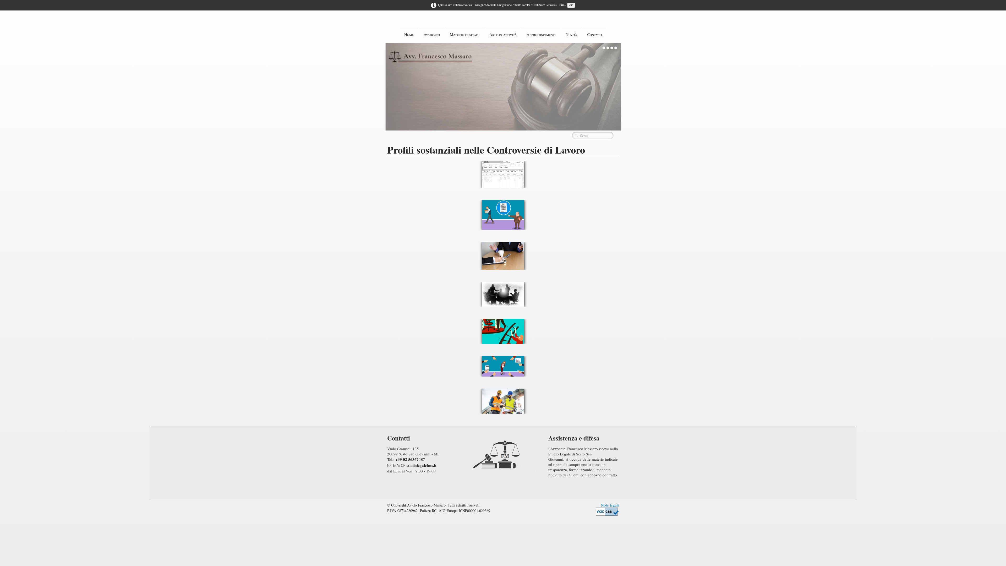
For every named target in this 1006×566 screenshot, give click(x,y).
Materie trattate (464, 34)
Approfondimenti (541, 34)
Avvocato (432, 34)
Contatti (594, 34)
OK (571, 5)
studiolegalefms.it (421, 465)
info (396, 465)
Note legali (610, 505)
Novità (571, 34)
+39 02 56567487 (410, 459)
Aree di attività (503, 34)
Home (409, 34)
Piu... (562, 5)
